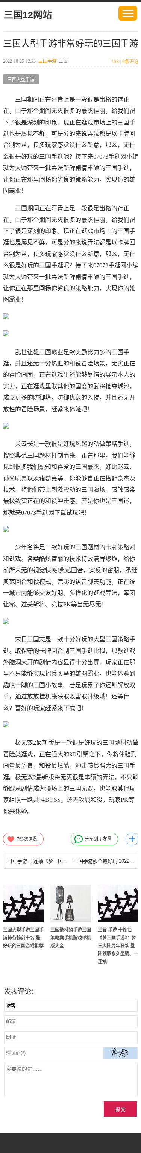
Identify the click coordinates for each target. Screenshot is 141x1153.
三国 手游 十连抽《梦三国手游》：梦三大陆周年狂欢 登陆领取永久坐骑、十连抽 (118, 945)
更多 (132, 839)
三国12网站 (28, 14)
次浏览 (27, 839)
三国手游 (47, 61)
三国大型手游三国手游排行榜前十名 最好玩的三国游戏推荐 (23, 937)
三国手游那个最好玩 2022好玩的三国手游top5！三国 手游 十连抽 (104, 861)
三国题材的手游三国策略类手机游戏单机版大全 (70, 937)
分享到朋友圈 (98, 839)
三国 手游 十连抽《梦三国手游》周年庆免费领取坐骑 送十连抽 (37, 861)
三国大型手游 (21, 79)
